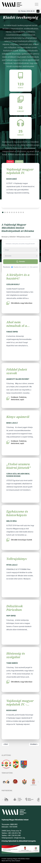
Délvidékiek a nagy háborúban (21, 303)
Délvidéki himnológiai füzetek (21, 540)
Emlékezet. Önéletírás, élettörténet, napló (19, 398)
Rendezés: (6, 267)
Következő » (34, 744)
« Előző (5, 744)
